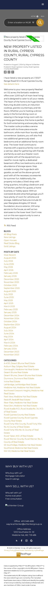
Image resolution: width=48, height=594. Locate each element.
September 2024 (12, 324)
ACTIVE (33, 16)
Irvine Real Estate (12, 381)
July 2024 (8, 330)
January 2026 (10, 276)
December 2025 (11, 279)
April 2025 (8, 303)
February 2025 (11, 309)
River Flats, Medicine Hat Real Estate (21, 403)
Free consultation (13, 499)
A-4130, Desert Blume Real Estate (19, 363)
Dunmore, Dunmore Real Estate (19, 378)
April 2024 (8, 339)
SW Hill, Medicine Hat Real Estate (19, 451)
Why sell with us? (13, 493)
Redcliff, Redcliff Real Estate (17, 400)
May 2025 (8, 300)
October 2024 (10, 321)
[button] (17, 541)
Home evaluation (13, 496)
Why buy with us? (13, 473)
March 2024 (9, 343)
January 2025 (10, 312)
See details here (11, 84)
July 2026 (8, 261)
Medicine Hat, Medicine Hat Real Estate (22, 387)
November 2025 (11, 282)
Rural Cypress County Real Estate (19, 415)
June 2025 (9, 297)
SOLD (42, 16)
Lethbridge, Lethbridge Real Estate (20, 384)
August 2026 (10, 258)
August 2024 (10, 327)
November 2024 (11, 318)
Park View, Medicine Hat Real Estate (20, 397)
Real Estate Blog (11, 243)
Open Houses (10, 240)
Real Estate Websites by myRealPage (30, 550)
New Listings (9, 237)
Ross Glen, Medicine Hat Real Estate (20, 406)
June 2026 (9, 264)
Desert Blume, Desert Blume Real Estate (23, 375)
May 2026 (8, 267)
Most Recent (10, 255)
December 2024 (11, 315)
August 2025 (10, 291)
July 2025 (8, 294)
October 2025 (10, 285)
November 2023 (11, 355)
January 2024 (10, 349)
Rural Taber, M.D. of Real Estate (18, 436)
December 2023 (11, 352)
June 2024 (9, 333)
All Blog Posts (10, 234)
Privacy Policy (9, 550)
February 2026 (11, 273)
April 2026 (8, 270)
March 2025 (9, 306)
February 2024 (11, 346)
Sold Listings (9, 246)
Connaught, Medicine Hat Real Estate (21, 369)
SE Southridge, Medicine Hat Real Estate (23, 445)
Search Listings (12, 479)
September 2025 (12, 288)
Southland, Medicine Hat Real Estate (21, 448)
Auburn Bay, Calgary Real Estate (19, 366)
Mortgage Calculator (15, 476)
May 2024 (8, 337)
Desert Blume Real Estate (16, 372)
